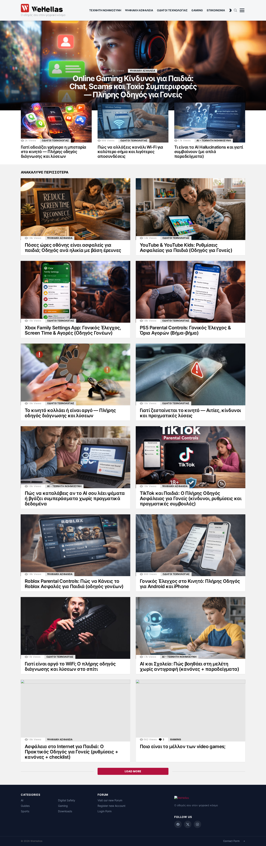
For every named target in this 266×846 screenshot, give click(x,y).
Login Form (105, 811)
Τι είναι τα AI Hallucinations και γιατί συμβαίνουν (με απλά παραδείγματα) (208, 152)
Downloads (65, 811)
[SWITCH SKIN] (230, 10)
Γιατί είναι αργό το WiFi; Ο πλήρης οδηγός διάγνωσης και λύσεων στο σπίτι (70, 666)
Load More (133, 771)
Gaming (197, 10)
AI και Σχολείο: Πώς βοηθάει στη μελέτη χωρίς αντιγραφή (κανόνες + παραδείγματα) (189, 666)
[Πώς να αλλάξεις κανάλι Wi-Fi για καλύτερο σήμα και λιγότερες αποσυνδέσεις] (133, 123)
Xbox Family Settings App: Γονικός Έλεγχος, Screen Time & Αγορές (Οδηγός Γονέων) (73, 330)
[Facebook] (178, 824)
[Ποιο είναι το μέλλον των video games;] (190, 710)
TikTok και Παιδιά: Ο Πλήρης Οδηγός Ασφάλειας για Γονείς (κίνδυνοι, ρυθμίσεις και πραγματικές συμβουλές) (190, 498)
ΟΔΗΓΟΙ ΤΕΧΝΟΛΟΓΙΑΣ (55, 140)
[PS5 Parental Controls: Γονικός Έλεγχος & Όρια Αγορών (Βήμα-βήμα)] (190, 292)
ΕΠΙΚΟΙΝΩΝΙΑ (216, 10)
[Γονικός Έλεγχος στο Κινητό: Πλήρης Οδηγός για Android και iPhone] (190, 545)
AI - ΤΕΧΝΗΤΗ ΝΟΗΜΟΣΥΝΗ (213, 140)
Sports (25, 811)
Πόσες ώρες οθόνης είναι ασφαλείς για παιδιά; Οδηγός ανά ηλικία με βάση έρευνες (73, 247)
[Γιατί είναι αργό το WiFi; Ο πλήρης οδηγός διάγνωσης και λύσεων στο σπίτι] (75, 628)
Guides (25, 805)
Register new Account (111, 805)
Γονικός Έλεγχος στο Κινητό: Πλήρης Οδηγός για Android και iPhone (190, 583)
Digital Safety (66, 800)
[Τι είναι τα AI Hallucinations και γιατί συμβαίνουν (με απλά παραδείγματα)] (209, 123)
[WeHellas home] (209, 799)
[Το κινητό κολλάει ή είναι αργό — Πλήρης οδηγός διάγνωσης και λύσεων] (75, 374)
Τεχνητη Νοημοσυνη (105, 10)
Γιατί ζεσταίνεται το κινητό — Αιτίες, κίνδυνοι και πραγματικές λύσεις (190, 412)
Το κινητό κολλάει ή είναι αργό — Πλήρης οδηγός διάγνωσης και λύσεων (70, 412)
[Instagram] (197, 824)
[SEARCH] (235, 10)
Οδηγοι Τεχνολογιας (172, 10)
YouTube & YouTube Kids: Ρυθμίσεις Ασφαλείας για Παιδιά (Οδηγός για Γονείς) (186, 247)
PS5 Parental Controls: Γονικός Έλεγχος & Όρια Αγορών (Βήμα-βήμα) (185, 330)
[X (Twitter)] (187, 824)
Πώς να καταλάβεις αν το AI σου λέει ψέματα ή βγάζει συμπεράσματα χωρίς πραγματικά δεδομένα (75, 498)
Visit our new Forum (110, 800)
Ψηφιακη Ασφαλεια (139, 10)
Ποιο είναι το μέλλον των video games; (182, 746)
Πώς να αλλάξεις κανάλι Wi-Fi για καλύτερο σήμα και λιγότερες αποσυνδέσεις (130, 152)
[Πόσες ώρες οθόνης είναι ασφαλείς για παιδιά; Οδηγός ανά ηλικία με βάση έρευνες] (75, 209)
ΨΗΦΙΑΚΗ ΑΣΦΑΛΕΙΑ (142, 71)
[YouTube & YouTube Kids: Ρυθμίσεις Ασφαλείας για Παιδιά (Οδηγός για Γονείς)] (190, 209)
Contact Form (231, 840)
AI (22, 800)
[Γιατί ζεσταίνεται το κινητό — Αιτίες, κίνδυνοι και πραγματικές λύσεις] (190, 374)
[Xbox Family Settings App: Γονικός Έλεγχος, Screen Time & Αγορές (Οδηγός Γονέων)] (75, 292)
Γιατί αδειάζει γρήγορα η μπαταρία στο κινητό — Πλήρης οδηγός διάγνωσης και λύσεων (53, 152)
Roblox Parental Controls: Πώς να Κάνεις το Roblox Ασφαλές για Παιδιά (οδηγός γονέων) (74, 583)
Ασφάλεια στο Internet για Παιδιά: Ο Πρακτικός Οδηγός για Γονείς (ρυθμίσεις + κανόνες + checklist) (71, 752)
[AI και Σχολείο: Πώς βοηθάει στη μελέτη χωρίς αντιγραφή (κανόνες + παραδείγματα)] (190, 628)
